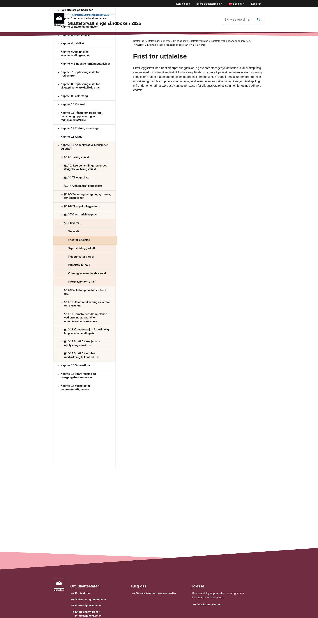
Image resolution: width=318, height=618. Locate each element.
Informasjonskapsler (88, 605)
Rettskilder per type (159, 40)
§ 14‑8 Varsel (198, 44)
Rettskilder (139, 40)
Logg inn (256, 3)
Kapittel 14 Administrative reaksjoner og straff (162, 44)
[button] (237, 4)
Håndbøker (179, 40)
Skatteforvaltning (198, 40)
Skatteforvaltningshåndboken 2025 (90, 15)
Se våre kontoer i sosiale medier (156, 593)
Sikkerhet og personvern (90, 599)
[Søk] (259, 19)
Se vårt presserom (208, 604)
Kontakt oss (183, 3)
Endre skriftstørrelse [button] (208, 3)
